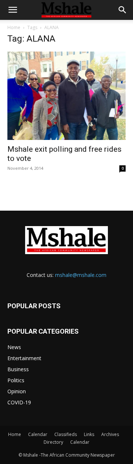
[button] (12, 10)
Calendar (37, 434)
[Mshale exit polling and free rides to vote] (66, 96)
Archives (110, 434)
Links (89, 434)
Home (13, 27)
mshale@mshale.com (80, 274)
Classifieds (65, 434)
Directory (53, 442)
